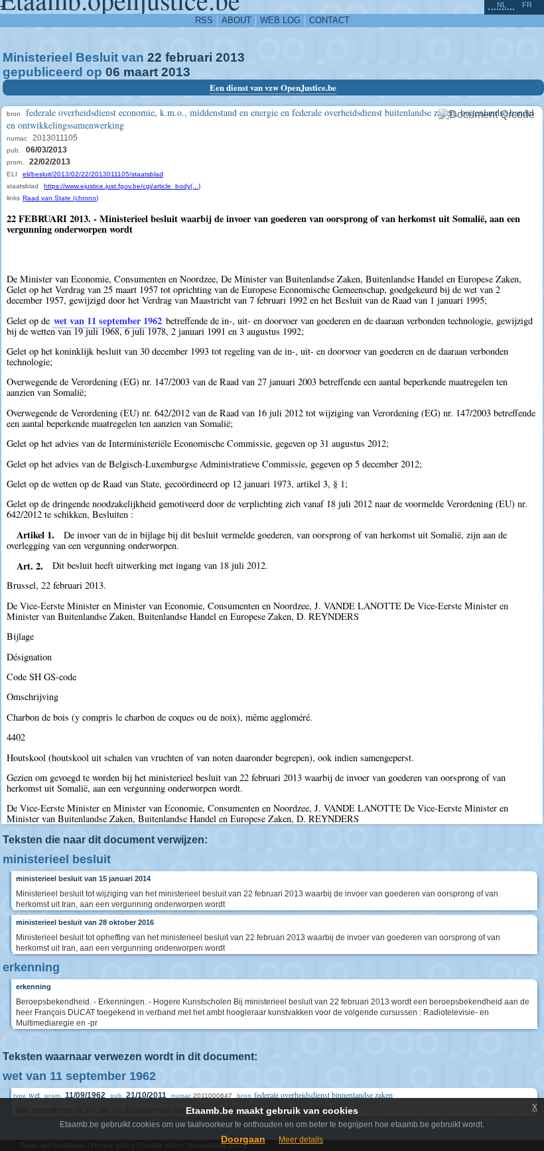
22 (154, 57)
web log (280, 20)
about (236, 20)
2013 (230, 57)
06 (112, 72)
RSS (204, 20)
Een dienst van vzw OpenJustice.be (273, 87)
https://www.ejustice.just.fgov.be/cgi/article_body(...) (122, 186)
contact (329, 20)
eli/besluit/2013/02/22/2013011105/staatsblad (93, 174)
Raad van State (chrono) (60, 198)
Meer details (301, 1139)
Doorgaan (243, 1139)
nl (501, 5)
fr (527, 5)
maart (140, 72)
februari (188, 57)
